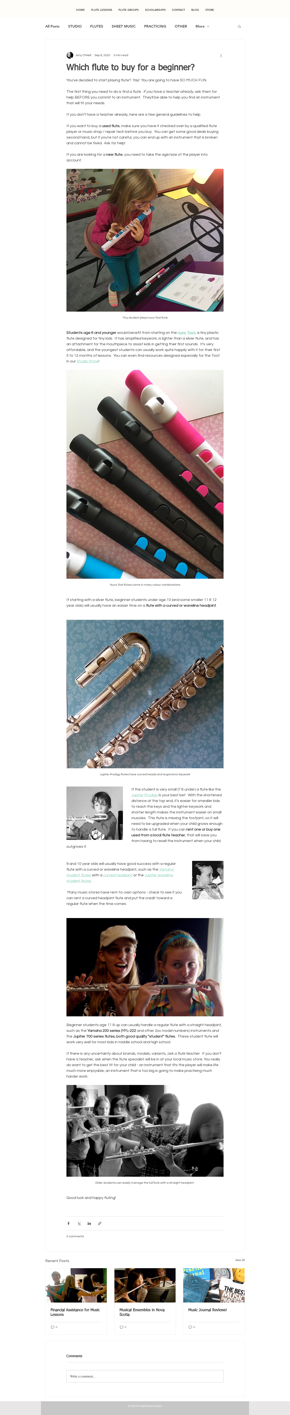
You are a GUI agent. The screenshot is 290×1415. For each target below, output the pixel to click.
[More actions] (221, 55)
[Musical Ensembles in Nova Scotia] (145, 1285)
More (200, 26)
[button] (239, 26)
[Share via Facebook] (68, 1223)
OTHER (181, 26)
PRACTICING (155, 26)
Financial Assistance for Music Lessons (75, 1312)
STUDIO (75, 26)
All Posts (52, 26)
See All (240, 1260)
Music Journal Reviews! (207, 1310)
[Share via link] (100, 1223)
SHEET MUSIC (124, 26)
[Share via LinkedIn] (89, 1223)
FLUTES (96, 26)
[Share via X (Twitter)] (79, 1223)
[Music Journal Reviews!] (214, 1285)
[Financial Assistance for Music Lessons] (76, 1285)
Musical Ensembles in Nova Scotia (142, 1312)
